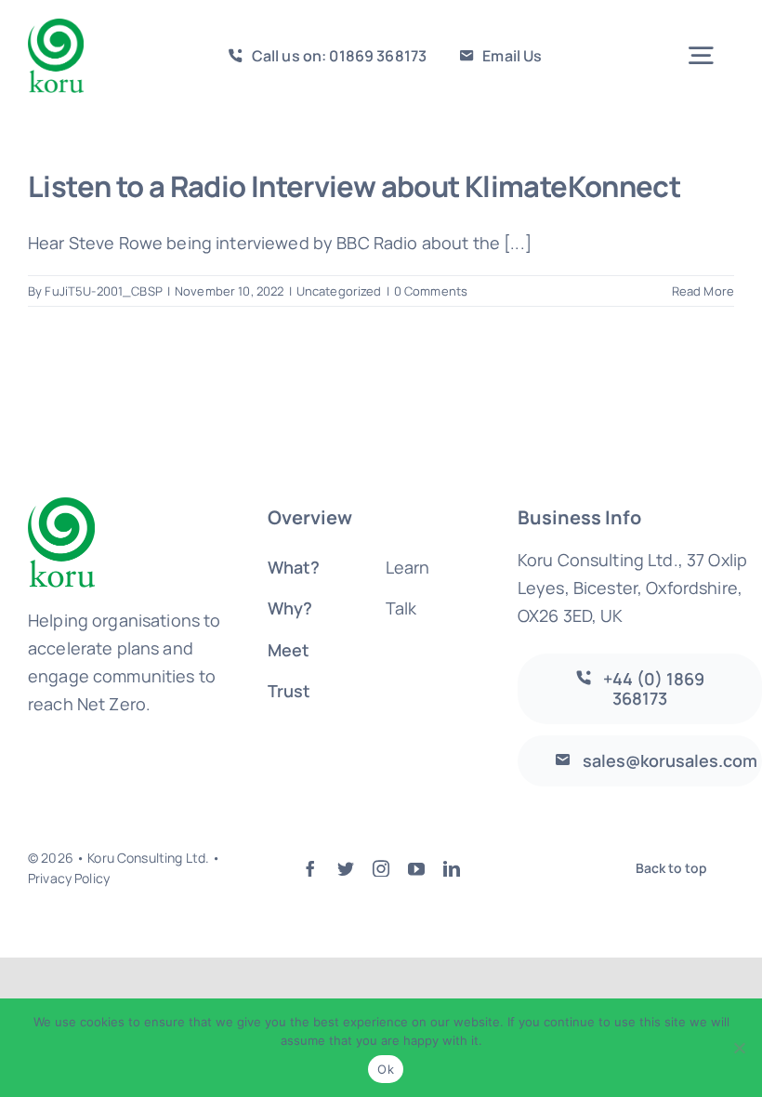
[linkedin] (451, 868)
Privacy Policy (69, 878)
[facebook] (310, 868)
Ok (385, 1069)
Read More (703, 291)
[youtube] (416, 868)
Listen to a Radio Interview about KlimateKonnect (354, 185)
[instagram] (381, 868)
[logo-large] (56, 27)
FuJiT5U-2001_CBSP (103, 291)
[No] (738, 1047)
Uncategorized (339, 291)
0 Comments (430, 291)
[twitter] (345, 868)
